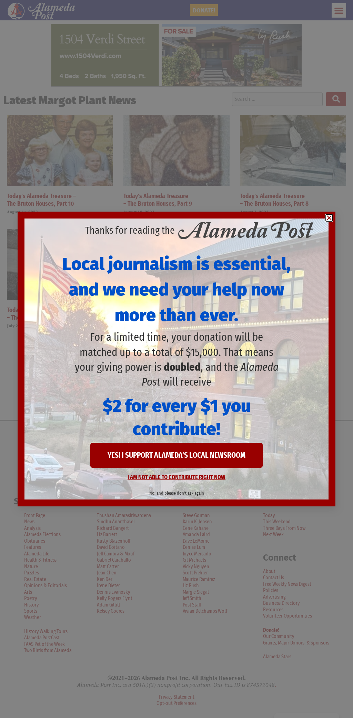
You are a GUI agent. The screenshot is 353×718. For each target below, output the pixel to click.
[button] (329, 218)
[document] (176, 359)
